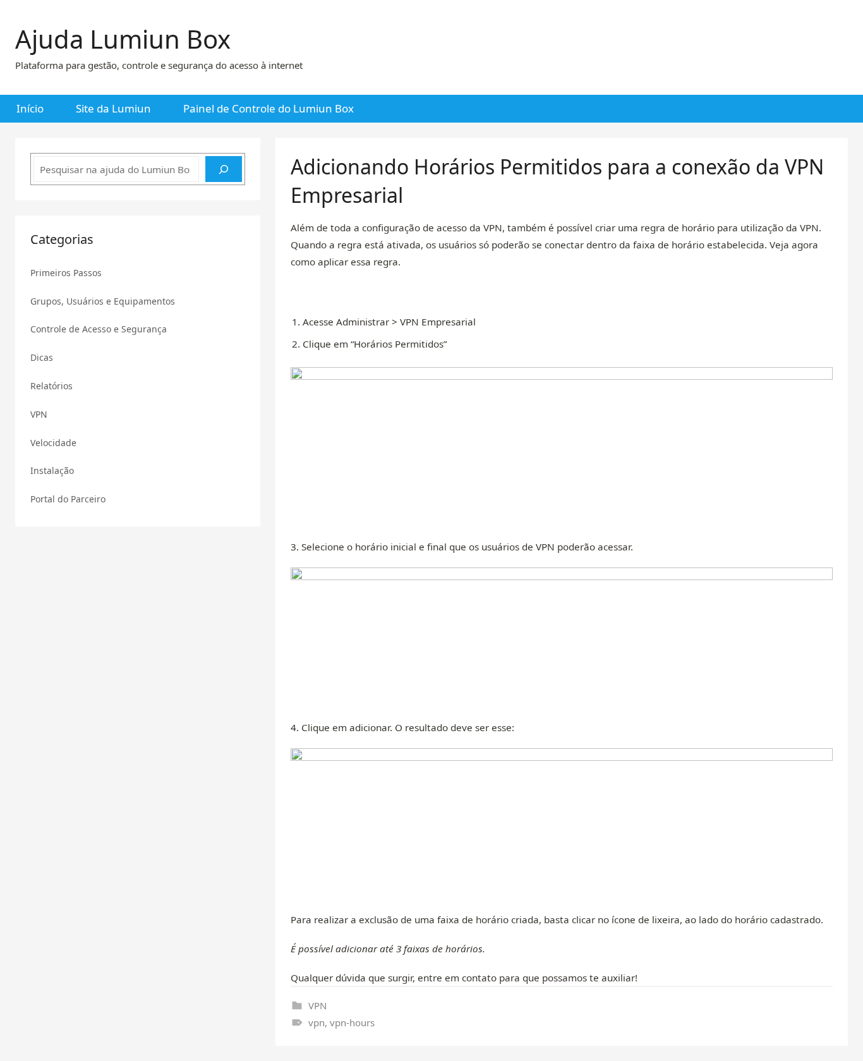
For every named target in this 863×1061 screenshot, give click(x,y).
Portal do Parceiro (68, 499)
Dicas (41, 357)
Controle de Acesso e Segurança (98, 329)
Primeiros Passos (66, 273)
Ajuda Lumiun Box (123, 38)
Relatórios (51, 386)
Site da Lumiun (113, 108)
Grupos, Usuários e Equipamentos (102, 301)
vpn (316, 1022)
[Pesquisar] (223, 169)
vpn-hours (352, 1022)
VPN (317, 1005)
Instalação (52, 470)
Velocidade (53, 443)
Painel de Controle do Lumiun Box (268, 108)
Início (30, 108)
